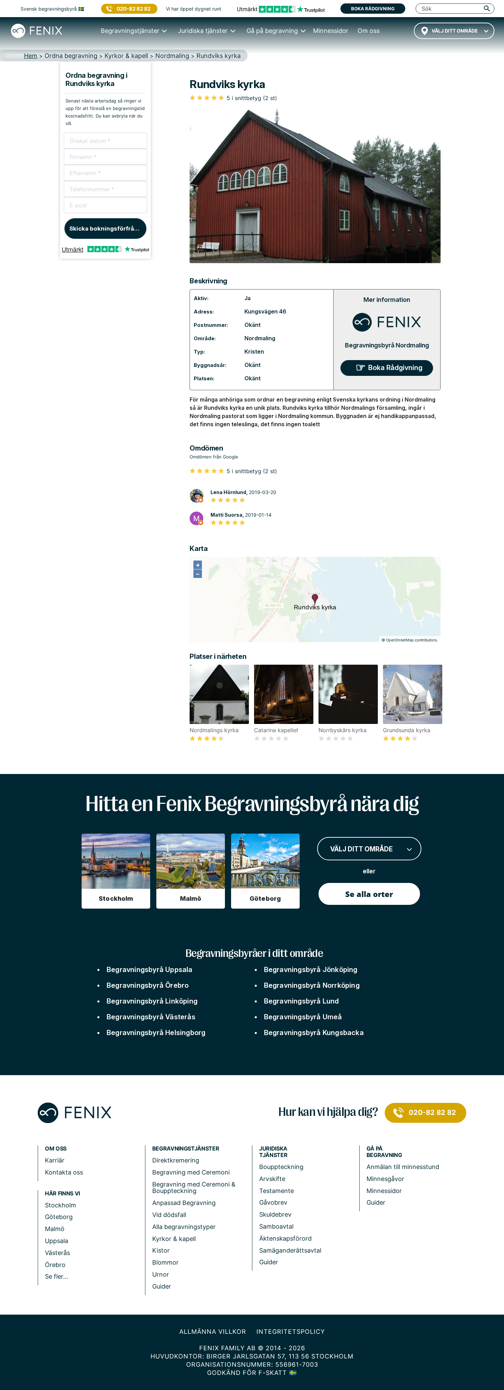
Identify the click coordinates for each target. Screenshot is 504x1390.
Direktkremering (175, 1160)
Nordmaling (259, 338)
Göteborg (59, 1216)
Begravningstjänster (185, 1148)
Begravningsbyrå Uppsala (150, 969)
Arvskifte (272, 1178)
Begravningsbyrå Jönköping (311, 969)
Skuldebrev (275, 1214)
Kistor (161, 1250)
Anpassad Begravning (184, 1202)
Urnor (160, 1274)
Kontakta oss (64, 1172)
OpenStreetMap (400, 640)
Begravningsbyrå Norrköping (312, 985)
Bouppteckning (281, 1166)
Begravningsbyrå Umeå (303, 1017)
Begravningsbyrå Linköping (152, 1001)
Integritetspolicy (290, 1331)
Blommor (165, 1262)
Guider (161, 1286)
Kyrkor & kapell (174, 1238)
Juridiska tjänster (273, 1151)
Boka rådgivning (373, 8)
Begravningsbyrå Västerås (151, 1017)
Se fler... (56, 1276)
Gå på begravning (384, 1151)
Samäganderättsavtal (290, 1250)
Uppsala (56, 1240)
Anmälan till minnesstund (403, 1166)
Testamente (276, 1190)
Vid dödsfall (169, 1214)
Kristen (254, 351)
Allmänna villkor (212, 1331)
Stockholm (60, 1205)
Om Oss (56, 1148)
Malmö (54, 1228)
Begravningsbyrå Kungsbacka (314, 1033)
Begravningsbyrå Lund (301, 1001)
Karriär (54, 1160)
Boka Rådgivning (395, 368)
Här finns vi (62, 1193)
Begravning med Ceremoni (191, 1172)
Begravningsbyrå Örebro (148, 985)
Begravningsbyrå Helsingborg (156, 1033)
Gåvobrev (273, 1202)
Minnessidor (384, 1190)
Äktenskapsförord (285, 1238)
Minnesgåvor (385, 1178)
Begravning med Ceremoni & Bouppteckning (194, 1188)
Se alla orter (369, 893)
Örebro (55, 1264)
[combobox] (454, 30)
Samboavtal (276, 1226)
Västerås (57, 1252)
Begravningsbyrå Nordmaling (387, 345)
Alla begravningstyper (184, 1226)
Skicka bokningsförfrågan (107, 228)
